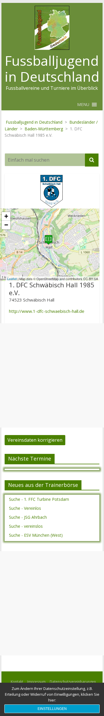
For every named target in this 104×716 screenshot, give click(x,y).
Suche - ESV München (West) (36, 535)
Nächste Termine (29, 458)
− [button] (6, 225)
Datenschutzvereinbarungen (73, 681)
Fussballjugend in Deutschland (52, 68)
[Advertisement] (52, 375)
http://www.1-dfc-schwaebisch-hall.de (46, 311)
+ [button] (6, 216)
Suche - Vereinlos (25, 508)
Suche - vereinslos (26, 526)
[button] (83, 104)
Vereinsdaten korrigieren (35, 440)
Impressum (36, 681)
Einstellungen (52, 709)
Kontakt (17, 681)
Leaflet (12, 278)
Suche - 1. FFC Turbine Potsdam (39, 499)
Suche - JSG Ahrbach (28, 517)
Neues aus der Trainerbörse (43, 484)
